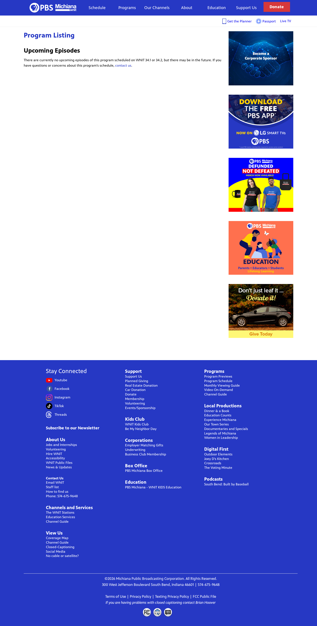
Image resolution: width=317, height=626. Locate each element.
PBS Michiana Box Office (144, 471)
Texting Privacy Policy (172, 596)
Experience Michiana (220, 420)
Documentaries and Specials (226, 429)
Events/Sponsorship (140, 408)
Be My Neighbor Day (141, 429)
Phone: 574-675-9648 (62, 496)
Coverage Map (57, 538)
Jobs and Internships (61, 445)
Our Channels (156, 7)
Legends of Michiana (220, 433)
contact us (123, 65)
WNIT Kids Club (137, 424)
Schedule (97, 7)
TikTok (59, 406)
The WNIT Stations (60, 512)
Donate (277, 6)
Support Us (246, 7)
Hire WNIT (54, 454)
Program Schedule (218, 381)
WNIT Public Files (59, 463)
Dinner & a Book (216, 411)
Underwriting (135, 450)
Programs (127, 7)
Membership (134, 399)
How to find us (57, 492)
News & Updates (59, 467)
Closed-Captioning (60, 547)
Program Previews (218, 376)
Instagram (62, 397)
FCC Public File (204, 596)
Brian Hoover (206, 602)
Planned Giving (136, 381)
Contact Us (54, 478)
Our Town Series (216, 424)
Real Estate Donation (141, 385)
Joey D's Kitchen (216, 459)
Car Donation (135, 390)
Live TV (285, 21)
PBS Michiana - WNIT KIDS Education (153, 487)
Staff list (52, 487)
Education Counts (217, 415)
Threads (61, 415)
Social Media (55, 551)
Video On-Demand (218, 390)
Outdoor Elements (218, 454)
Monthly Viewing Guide (222, 385)
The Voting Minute (218, 468)
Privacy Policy (140, 596)
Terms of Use (115, 596)
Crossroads (212, 463)
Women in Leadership (221, 438)
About (186, 7)
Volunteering (56, 449)
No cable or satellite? (62, 556)
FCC (146, 612)
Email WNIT (55, 482)
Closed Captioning (168, 612)
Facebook (62, 389)
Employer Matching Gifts (144, 445)
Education (216, 7)
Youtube (61, 380)
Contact (157, 612)
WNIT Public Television (53, 7)
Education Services (60, 517)
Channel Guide (57, 521)
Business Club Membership (145, 454)
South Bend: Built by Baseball (226, 484)
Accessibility (55, 458)
